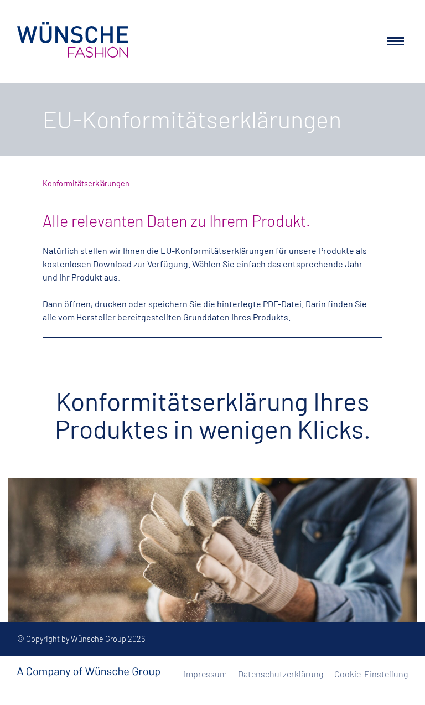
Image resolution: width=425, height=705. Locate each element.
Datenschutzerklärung (280, 673)
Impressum (205, 673)
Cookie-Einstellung (371, 673)
